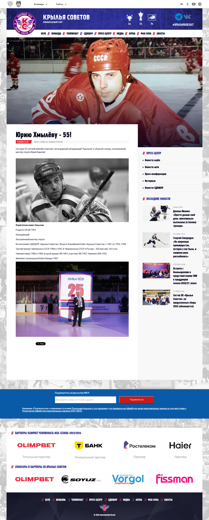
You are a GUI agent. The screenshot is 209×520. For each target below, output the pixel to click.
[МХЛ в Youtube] (194, 4)
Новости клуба (152, 160)
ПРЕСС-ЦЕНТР (95, 499)
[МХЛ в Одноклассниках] (188, 4)
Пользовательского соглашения (89, 408)
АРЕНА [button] (132, 33)
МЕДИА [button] (120, 33)
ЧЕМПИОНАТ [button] (72, 33)
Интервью (150, 180)
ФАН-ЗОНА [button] (146, 33)
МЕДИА (126, 499)
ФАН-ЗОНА (153, 499)
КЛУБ (47, 499)
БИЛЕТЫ (168, 499)
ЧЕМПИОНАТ (77, 499)
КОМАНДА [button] (56, 33)
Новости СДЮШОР (154, 187)
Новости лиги (152, 167)
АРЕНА (139, 499)
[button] (193, 33)
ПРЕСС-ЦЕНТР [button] (104, 33)
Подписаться (136, 399)
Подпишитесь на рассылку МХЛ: (72, 393)
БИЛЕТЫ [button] (161, 33)
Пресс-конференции (155, 173)
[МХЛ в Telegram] (200, 4)
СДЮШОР (112, 499)
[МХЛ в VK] (181, 4)
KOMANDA (61, 499)
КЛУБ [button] (43, 33)
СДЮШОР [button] (88, 33)
